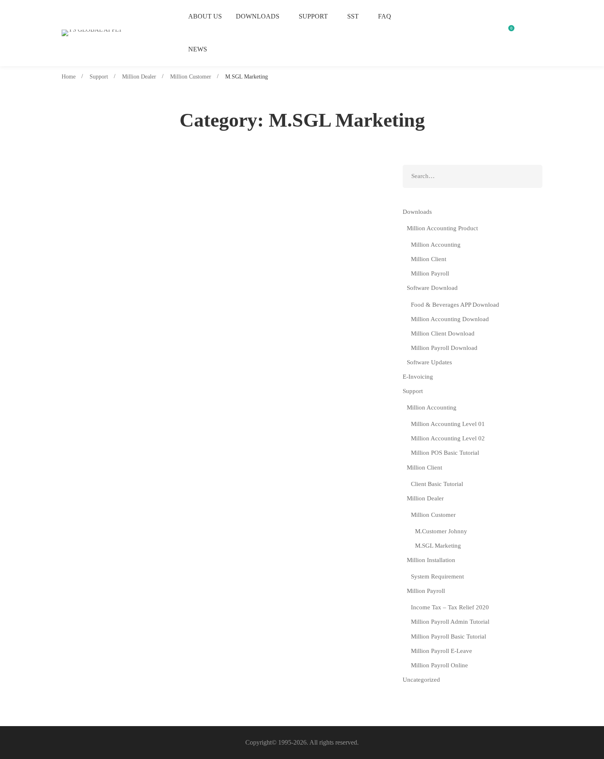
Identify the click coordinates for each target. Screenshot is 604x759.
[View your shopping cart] (508, 33)
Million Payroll (430, 273)
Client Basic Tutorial (437, 484)
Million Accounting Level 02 (448, 438)
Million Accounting (436, 244)
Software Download (432, 288)
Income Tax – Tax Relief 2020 (450, 607)
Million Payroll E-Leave (441, 651)
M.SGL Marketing (107, 194)
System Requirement (437, 576)
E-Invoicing (418, 376)
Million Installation (431, 560)
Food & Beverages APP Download (455, 304)
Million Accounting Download (450, 319)
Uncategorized (421, 679)
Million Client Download (443, 333)
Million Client (428, 259)
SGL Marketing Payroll (116, 245)
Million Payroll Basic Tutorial (448, 636)
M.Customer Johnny (441, 531)
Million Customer (190, 77)
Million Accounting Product (442, 228)
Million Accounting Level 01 (448, 424)
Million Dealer (139, 77)
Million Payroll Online (439, 665)
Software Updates (429, 362)
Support (99, 77)
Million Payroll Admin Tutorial (450, 621)
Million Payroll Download (444, 348)
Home (69, 77)
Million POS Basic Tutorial (445, 452)
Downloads (417, 211)
